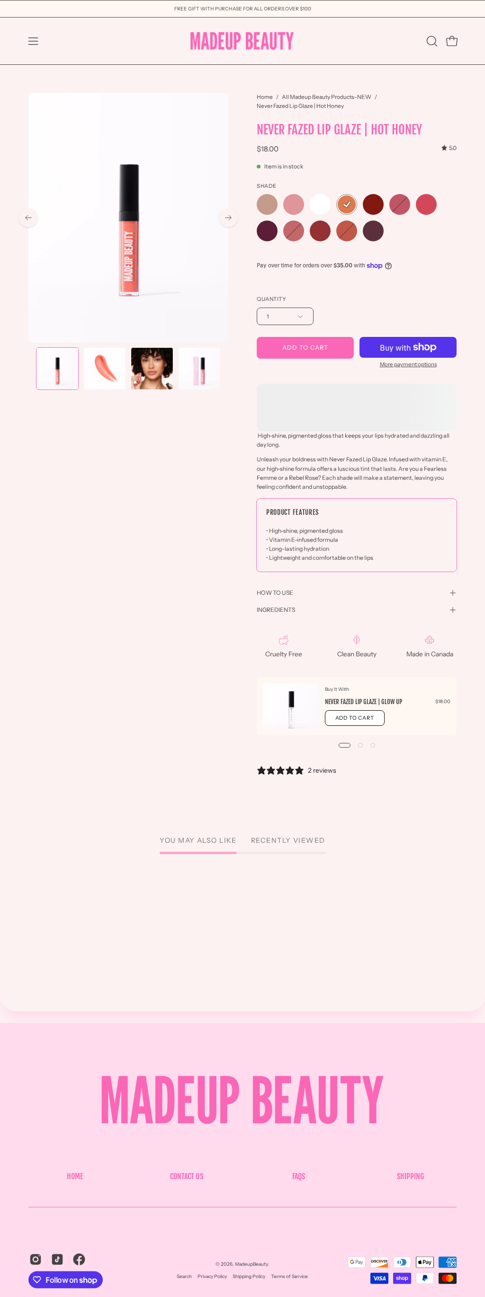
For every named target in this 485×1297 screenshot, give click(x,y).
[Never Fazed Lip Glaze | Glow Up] (291, 706)
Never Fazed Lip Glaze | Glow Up (363, 702)
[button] (431, 41)
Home (265, 96)
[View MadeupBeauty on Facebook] (79, 1260)
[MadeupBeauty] (242, 41)
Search (184, 1276)
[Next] (228, 217)
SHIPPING (410, 1176)
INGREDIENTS (276, 609)
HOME (75, 1176)
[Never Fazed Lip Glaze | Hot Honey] (57, 368)
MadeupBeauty (251, 1264)
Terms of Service (289, 1276)
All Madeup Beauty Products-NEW (326, 96)
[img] (449, 147)
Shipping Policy (249, 1276)
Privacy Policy (212, 1276)
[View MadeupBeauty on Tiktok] (57, 1260)
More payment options (408, 364)
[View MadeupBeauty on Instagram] (35, 1260)
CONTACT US (186, 1176)
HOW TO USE (275, 592)
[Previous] (28, 217)
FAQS (298, 1176)
